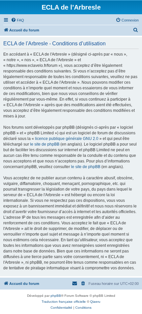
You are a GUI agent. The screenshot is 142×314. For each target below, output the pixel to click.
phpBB (56, 295)
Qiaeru (95, 301)
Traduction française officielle (64, 301)
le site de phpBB (44, 144)
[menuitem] (17, 20)
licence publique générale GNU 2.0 (66, 138)
